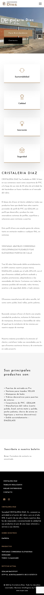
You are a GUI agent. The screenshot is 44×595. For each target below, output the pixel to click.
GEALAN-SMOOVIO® (10, 571)
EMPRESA (5, 538)
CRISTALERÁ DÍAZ (10, 481)
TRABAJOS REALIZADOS (12, 485)
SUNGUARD (6, 555)
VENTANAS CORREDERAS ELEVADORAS (17, 552)
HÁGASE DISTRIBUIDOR (12, 488)
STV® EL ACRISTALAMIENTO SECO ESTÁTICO (19, 574)
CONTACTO (7, 492)
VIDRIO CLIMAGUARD (10, 558)
